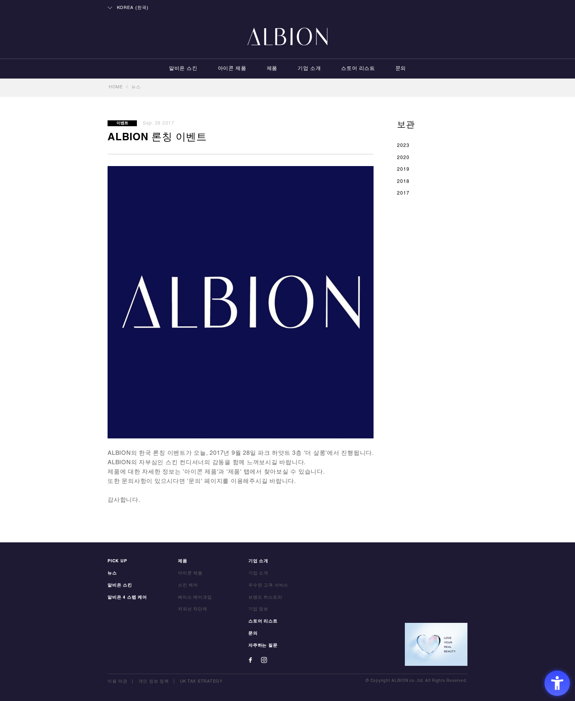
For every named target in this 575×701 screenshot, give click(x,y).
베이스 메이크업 (195, 597)
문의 (400, 68)
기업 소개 (309, 68)
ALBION (287, 37)
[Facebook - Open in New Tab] (250, 660)
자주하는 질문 (263, 645)
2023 (403, 145)
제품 (272, 68)
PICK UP (117, 561)
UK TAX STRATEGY (201, 681)
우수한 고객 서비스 (268, 585)
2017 (403, 193)
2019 (403, 169)
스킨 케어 (188, 585)
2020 (403, 158)
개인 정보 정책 (153, 681)
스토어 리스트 (358, 68)
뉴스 (136, 87)
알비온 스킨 (183, 68)
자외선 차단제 (192, 609)
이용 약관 (118, 681)
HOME (116, 87)
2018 (403, 181)
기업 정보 (258, 609)
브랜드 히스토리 (265, 597)
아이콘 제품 (232, 68)
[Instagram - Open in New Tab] (264, 660)
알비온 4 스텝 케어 (127, 597)
